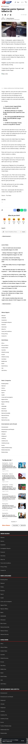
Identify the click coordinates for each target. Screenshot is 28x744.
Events (2, 722)
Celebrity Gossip (4, 718)
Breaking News (6, 6)
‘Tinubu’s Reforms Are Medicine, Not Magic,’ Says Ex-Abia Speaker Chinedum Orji (9, 488)
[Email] (5, 15)
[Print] (10, 15)
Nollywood (3, 700)
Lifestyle (2, 704)
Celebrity (3, 711)
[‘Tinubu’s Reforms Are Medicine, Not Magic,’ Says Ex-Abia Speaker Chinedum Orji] (22, 487)
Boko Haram (3, 623)
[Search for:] (12, 231)
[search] (15, 2)
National (11, 473)
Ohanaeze (3, 619)
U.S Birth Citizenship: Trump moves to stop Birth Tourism (12, 123)
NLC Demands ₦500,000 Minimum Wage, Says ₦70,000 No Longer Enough (13, 118)
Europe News (15, 525)
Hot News (11, 484)
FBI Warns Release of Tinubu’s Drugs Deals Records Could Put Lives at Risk (14, 112)
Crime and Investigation (6, 601)
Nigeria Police (4, 605)
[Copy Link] (8, 15)
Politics (2, 587)
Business (11, 463)
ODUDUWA (3, 616)
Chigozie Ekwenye (10, 18)
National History (4, 630)
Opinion (2, 541)
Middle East (3, 669)
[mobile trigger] (25, 2)
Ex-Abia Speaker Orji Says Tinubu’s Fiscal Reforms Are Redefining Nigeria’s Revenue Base (9, 478)
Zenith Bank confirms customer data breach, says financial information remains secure (9, 467)
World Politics (4, 676)
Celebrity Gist (4, 715)
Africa (2, 643)
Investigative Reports (5, 548)
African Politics (4, 647)
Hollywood (3, 707)
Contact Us (3, 570)
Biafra (2, 612)
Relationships (4, 733)
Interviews (3, 555)
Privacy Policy (4, 566)
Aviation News (4, 651)
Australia (3, 654)
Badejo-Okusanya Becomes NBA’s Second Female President (9, 515)
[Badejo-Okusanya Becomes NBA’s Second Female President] (22, 515)
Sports (2, 594)
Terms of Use (9, 741)
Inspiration (3, 544)
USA (2, 680)
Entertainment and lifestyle (7, 696)
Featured (3, 552)
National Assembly (5, 627)
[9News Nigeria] (6, 2)
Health (2, 597)
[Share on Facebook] (14, 210)
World (2, 672)
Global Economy (4, 658)
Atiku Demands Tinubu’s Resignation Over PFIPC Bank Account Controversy (9, 507)
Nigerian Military (4, 608)
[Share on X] (2, 15)
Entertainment (4, 693)
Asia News (3, 665)
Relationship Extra (5, 729)
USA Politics (3, 683)
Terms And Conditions (6, 563)
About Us (3, 559)
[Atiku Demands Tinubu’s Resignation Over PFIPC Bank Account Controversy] (22, 506)
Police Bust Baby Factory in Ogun (12, 264)
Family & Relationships (6, 725)
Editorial (2, 537)
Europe (2, 661)
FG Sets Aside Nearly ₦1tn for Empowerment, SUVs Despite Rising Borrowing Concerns (9, 497)
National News (24, 525)
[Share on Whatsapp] (21, 210)
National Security (5, 634)
